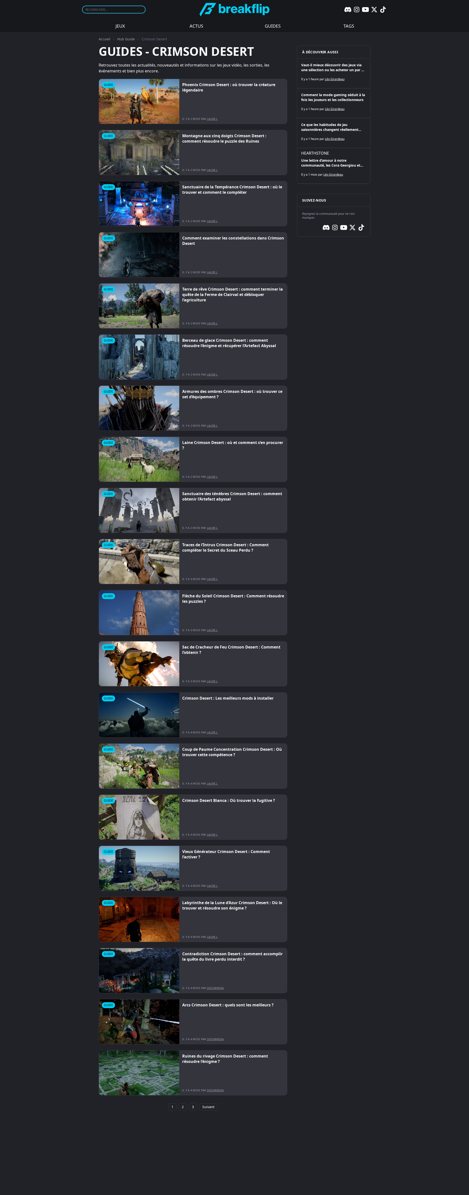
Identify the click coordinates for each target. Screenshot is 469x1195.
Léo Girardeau (334, 79)
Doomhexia (215, 988)
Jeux (120, 26)
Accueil (104, 39)
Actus (196, 26)
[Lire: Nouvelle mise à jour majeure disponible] (193, 101)
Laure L (212, 119)
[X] (374, 9)
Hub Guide (126, 39)
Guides (273, 26)
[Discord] (348, 9)
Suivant (208, 1106)
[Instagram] (357, 9)
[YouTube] (365, 9)
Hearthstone (315, 153)
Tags (348, 26)
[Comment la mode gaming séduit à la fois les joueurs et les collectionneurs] (333, 103)
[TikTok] (383, 9)
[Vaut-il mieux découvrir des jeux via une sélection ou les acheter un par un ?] (333, 73)
